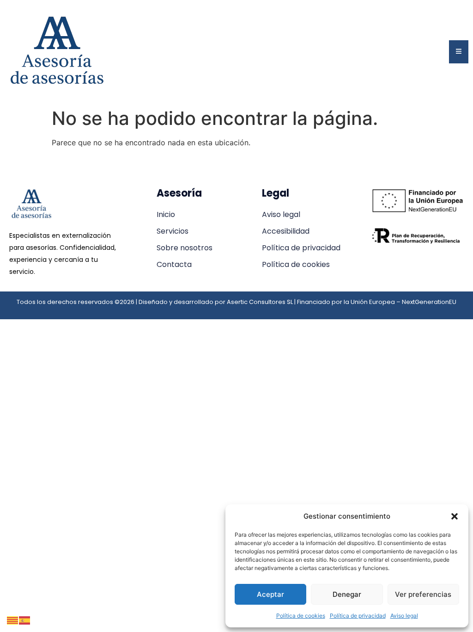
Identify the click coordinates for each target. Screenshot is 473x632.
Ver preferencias (423, 594)
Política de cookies (300, 615)
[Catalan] (13, 619)
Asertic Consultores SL (260, 301)
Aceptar (270, 594)
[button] (454, 516)
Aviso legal (404, 615)
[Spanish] (25, 619)
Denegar (347, 594)
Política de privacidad (358, 615)
